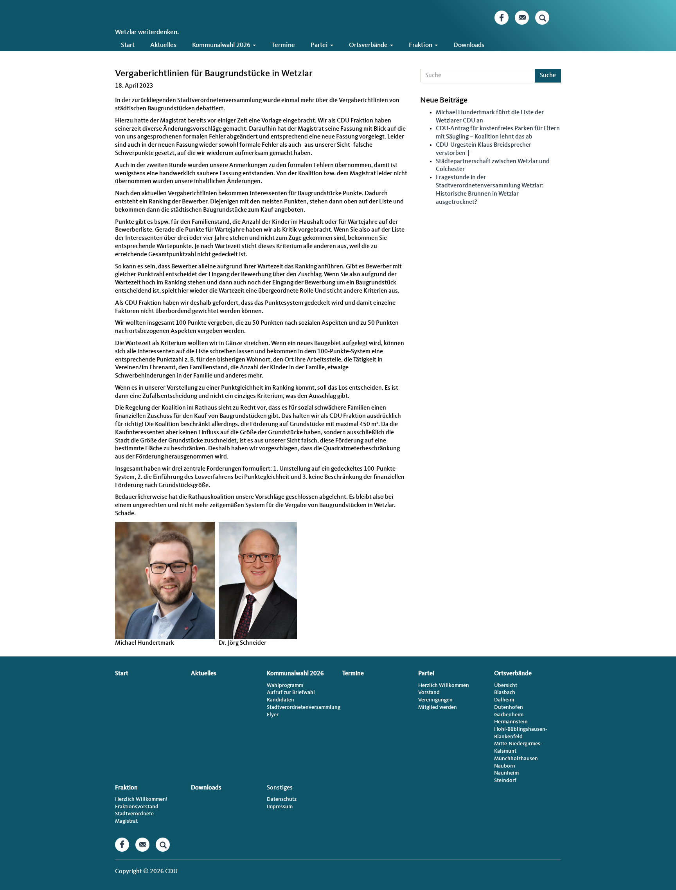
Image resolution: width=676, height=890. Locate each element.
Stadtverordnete (134, 813)
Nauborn (504, 766)
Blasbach (504, 692)
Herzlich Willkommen (443, 685)
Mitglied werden (437, 707)
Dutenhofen (508, 707)
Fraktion (421, 45)
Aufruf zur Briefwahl (291, 692)
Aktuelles (163, 45)
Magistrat (126, 821)
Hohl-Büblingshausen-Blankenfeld (520, 732)
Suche (548, 75)
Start (128, 45)
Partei (320, 45)
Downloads (468, 45)
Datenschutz (282, 799)
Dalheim (504, 700)
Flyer (273, 714)
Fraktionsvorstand (136, 806)
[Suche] (542, 18)
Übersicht (505, 685)
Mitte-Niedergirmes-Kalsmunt (518, 747)
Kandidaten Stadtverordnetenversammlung (300, 703)
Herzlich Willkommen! (141, 799)
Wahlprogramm (285, 685)
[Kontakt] (522, 18)
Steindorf (505, 780)
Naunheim (506, 773)
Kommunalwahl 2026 (222, 45)
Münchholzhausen (516, 758)
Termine (283, 45)
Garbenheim (508, 714)
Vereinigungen (435, 700)
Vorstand (429, 692)
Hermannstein (511, 722)
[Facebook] (501, 18)
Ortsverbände (369, 45)
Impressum (280, 806)
